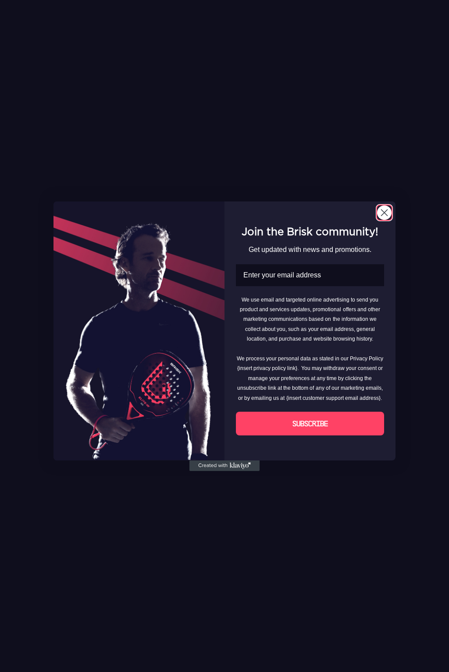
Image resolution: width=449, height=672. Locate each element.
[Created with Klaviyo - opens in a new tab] (224, 465)
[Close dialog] (384, 212)
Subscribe (310, 423)
